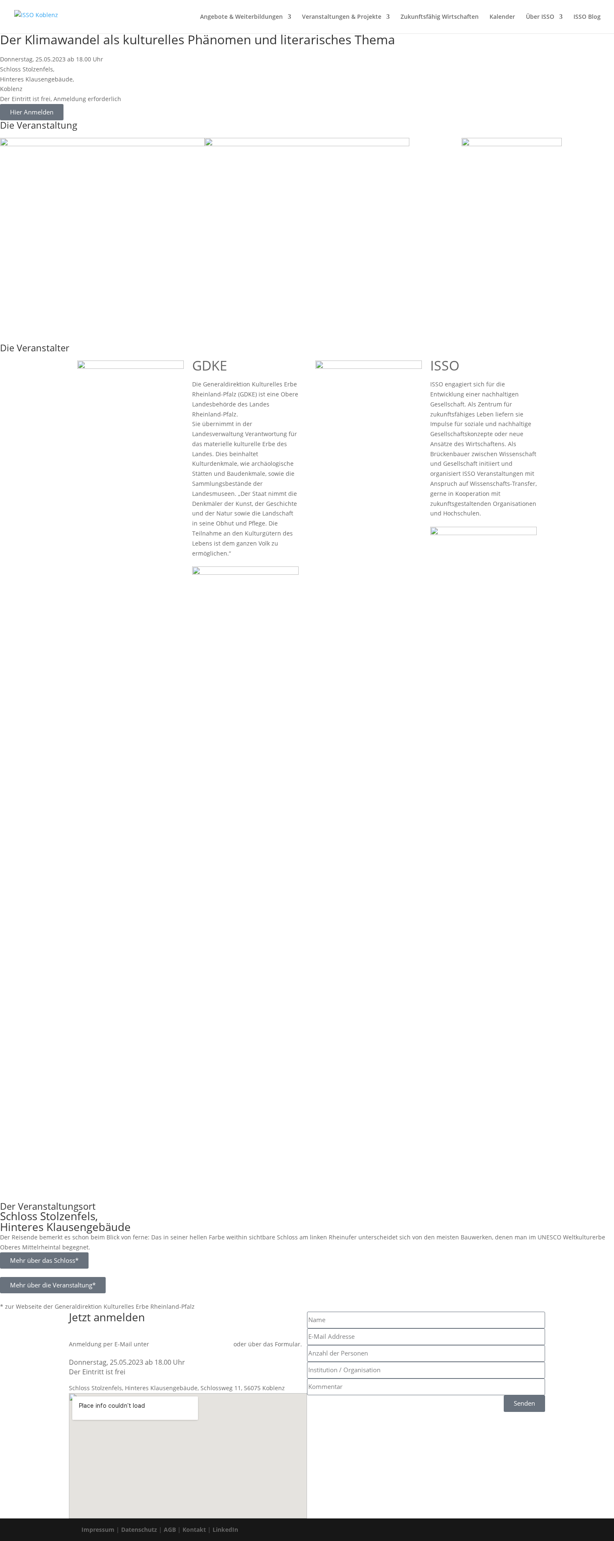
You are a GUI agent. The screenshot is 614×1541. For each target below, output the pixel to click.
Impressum (97, 1529)
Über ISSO (540, 17)
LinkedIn (225, 1529)
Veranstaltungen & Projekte (341, 17)
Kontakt (194, 1529)
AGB (170, 1529)
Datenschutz (139, 1529)
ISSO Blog (587, 17)
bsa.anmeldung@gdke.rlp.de (191, 1344)
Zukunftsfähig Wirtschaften (440, 17)
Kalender (502, 17)
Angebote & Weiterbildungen (241, 17)
